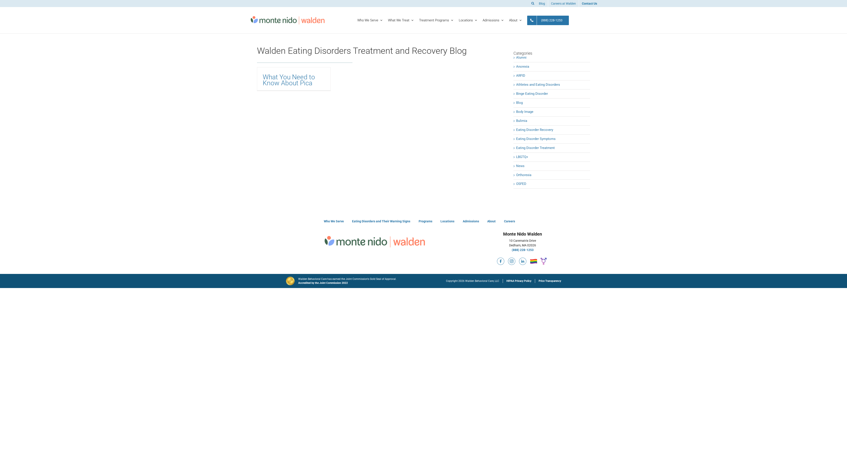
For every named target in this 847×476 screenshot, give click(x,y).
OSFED (521, 184)
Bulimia (521, 121)
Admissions (471, 221)
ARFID (520, 76)
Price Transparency (550, 281)
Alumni (521, 58)
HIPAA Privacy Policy (518, 281)
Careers (509, 221)
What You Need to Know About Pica (289, 80)
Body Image (524, 112)
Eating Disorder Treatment (535, 148)
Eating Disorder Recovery (534, 130)
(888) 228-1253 (523, 250)
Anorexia (522, 67)
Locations (447, 221)
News (520, 166)
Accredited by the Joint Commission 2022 (323, 282)
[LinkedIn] (523, 259)
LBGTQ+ (522, 157)
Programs (425, 221)
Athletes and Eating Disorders (538, 85)
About (491, 221)
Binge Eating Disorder (532, 94)
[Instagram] (511, 259)
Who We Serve (334, 221)
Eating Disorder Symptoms (536, 139)
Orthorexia (523, 175)
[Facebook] (500, 259)
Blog (519, 103)
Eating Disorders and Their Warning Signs (381, 221)
